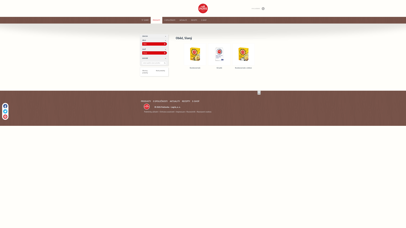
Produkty (156, 20)
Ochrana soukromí (167, 112)
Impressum (180, 112)
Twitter (5, 111)
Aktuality (183, 20)
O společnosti (169, 20)
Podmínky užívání (151, 112)
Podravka (203, 8)
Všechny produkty (145, 72)
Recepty (194, 20)
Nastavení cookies (204, 112)
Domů (146, 20)
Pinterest (5, 117)
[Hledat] (263, 8)
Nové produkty (160, 71)
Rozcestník (191, 112)
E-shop (203, 20)
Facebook (5, 106)
